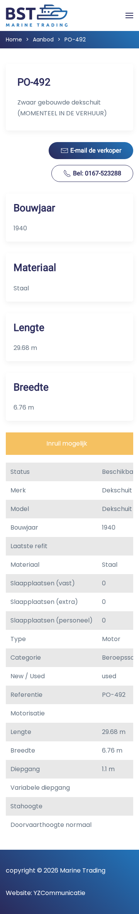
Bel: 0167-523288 (97, 173)
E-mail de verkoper (95, 150)
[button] (129, 15)
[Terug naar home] (37, 15)
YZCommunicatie (59, 892)
